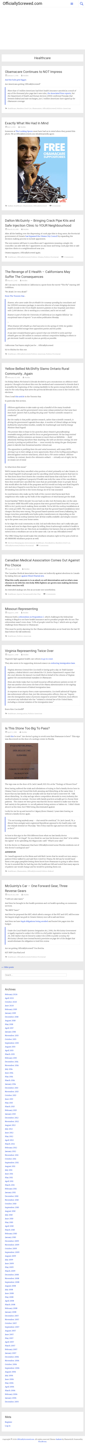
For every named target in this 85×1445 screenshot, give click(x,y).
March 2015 (10, 1054)
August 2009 (10, 1256)
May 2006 (9, 1383)
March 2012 (10, 1144)
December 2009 (12, 1241)
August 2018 (10, 1020)
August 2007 (10, 1331)
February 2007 (11, 1349)
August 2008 (10, 1286)
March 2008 (10, 1304)
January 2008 (10, 1312)
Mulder (26, 76)
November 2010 (12, 1200)
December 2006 (12, 1357)
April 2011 (9, 1181)
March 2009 (10, 1271)
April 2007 (9, 1342)
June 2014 (9, 1073)
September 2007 (12, 1327)
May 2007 (9, 1338)
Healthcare (12, 108)
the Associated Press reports (59, 93)
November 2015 (12, 1035)
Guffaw (10, 206)
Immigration (22, 714)
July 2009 (9, 1260)
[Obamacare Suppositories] (42, 170)
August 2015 (10, 1047)
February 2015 (11, 1058)
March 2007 (10, 1346)
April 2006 (9, 1387)
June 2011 (9, 1174)
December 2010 (11, 1196)
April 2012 (9, 1140)
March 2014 (10, 1080)
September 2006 (12, 1368)
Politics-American (64, 108)
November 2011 (11, 1155)
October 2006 (11, 1364)
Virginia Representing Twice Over (29, 651)
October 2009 (11, 1248)
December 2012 (11, 1118)
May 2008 (9, 1297)
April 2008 (9, 1301)
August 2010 (10, 1211)
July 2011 (8, 1170)
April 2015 (9, 1050)
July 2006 (9, 1375)
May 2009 (9, 1267)
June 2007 (9, 1334)
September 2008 (12, 1282)
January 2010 (10, 1237)
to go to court (47, 659)
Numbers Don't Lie (24, 108)
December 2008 (12, 1275)
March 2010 (10, 1230)
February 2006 (11, 1394)
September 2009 (12, 1252)
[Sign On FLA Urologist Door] (21, 780)
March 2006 (10, 1390)
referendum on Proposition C (31, 617)
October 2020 (11, 1002)
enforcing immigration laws (63, 663)
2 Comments (68, 257)
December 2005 (12, 1402)
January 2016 (10, 1032)
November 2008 (12, 1278)
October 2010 (10, 1204)
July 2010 (9, 1215)
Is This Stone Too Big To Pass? (27, 728)
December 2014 (11, 1062)
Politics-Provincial (51, 257)
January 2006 (10, 1398)
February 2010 (11, 1233)
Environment (30, 543)
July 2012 (9, 1129)
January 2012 (10, 1151)
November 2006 (12, 1360)
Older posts (8, 967)
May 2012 (9, 1136)
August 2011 (10, 1166)
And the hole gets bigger (15, 80)
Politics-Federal (47, 871)
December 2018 (11, 1017)
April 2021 (9, 998)
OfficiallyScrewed (49, 108)
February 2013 (11, 1110)
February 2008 (11, 1308)
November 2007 (12, 1319)
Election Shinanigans (16, 543)
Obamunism (37, 108)
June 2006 (9, 1379)
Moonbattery (50, 543)
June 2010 (9, 1219)
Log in (8, 1426)
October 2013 (10, 1095)
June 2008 (9, 1293)
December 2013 (11, 1088)
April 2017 (9, 1028)
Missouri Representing (21, 609)
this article (19, 396)
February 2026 (11, 994)
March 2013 (10, 1106)
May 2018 (9, 1024)
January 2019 (10, 1013)
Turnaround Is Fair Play (32, 594)
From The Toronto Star (14, 296)
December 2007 (12, 1316)
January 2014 (10, 1084)
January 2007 (10, 1353)
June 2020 (9, 1006)
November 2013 (11, 1091)
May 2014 (9, 1077)
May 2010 (9, 1222)
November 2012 (12, 1121)
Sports (19, 594)
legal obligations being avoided (34, 921)
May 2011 (9, 1177)
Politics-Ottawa (37, 257)
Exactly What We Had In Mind (26, 123)
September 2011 (12, 1162)
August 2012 (10, 1125)
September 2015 (12, 1043)
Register (8, 1422)
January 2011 (10, 1192)
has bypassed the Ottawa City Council (41, 236)
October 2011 (10, 1159)
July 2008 (9, 1289)
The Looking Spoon (24, 131)
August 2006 (10, 1372)
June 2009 (9, 1263)
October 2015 (10, 1039)
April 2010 (9, 1226)
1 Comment (56, 206)
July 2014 (9, 1069)
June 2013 (9, 1099)
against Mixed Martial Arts (32, 576)
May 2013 (9, 1103)
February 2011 (11, 1189)
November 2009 (12, 1245)
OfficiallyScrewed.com (22, 3)
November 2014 (12, 1065)
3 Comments (43, 546)
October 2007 (11, 1323)
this (12, 736)
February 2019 (11, 1009)
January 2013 (10, 1114)
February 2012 (11, 1148)
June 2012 (9, 1133)
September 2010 (12, 1207)
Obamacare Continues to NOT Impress (33, 72)
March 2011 (10, 1185)
